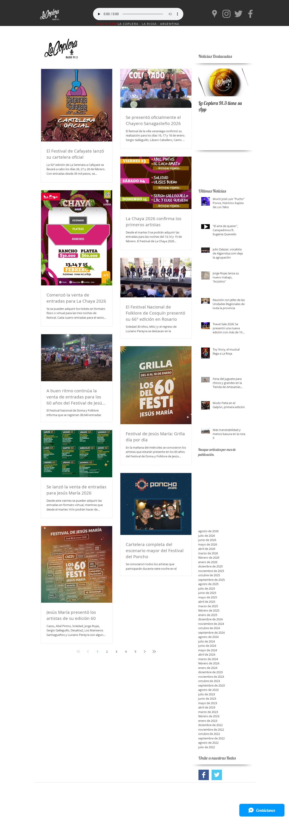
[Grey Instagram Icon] (226, 13)
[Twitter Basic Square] (217, 775)
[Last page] (154, 651)
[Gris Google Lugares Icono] (214, 13)
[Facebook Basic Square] (203, 775)
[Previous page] (88, 651)
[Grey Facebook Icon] (250, 13)
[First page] (78, 651)
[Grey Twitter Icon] (238, 13)
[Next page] (145, 651)
